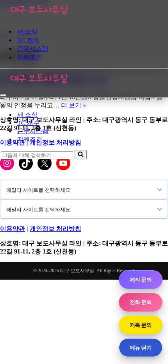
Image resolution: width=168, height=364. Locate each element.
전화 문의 (141, 302)
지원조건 (29, 57)
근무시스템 (32, 48)
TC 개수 (28, 40)
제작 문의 (141, 279)
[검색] (81, 154)
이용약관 (12, 228)
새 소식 (27, 31)
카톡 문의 (141, 324)
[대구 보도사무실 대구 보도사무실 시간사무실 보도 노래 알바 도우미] (39, 17)
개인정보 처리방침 (55, 228)
